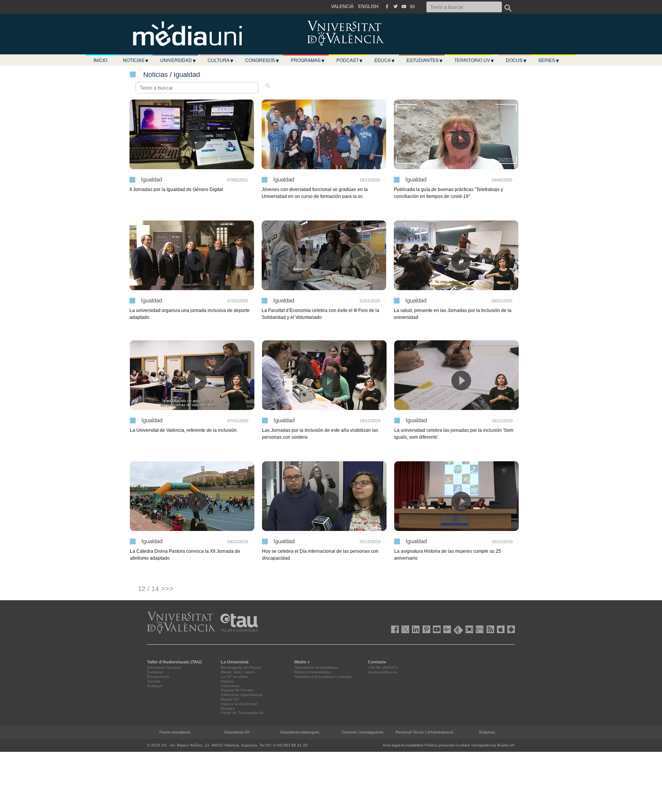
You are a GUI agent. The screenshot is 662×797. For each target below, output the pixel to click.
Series (548, 60)
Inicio (100, 60)
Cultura (220, 60)
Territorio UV (474, 60)
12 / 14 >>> (156, 589)
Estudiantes (424, 60)
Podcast (349, 60)
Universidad (178, 60)
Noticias (135, 60)
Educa (384, 60)
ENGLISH (368, 6)
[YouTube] (403, 6)
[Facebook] (387, 6)
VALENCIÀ (342, 6)
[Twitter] (395, 6)
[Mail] (412, 6)
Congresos (262, 60)
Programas (307, 60)
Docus (516, 60)
